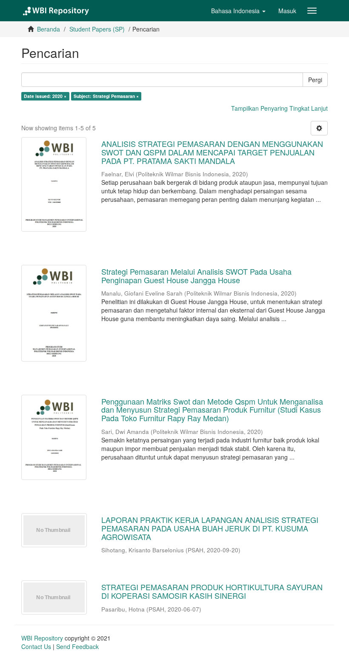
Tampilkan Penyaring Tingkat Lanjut (279, 108)
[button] (238, 10)
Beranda (48, 29)
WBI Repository (42, 638)
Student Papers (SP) (97, 29)
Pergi (315, 79)
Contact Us (36, 646)
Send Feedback (77, 646)
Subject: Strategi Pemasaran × (106, 96)
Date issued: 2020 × (45, 96)
